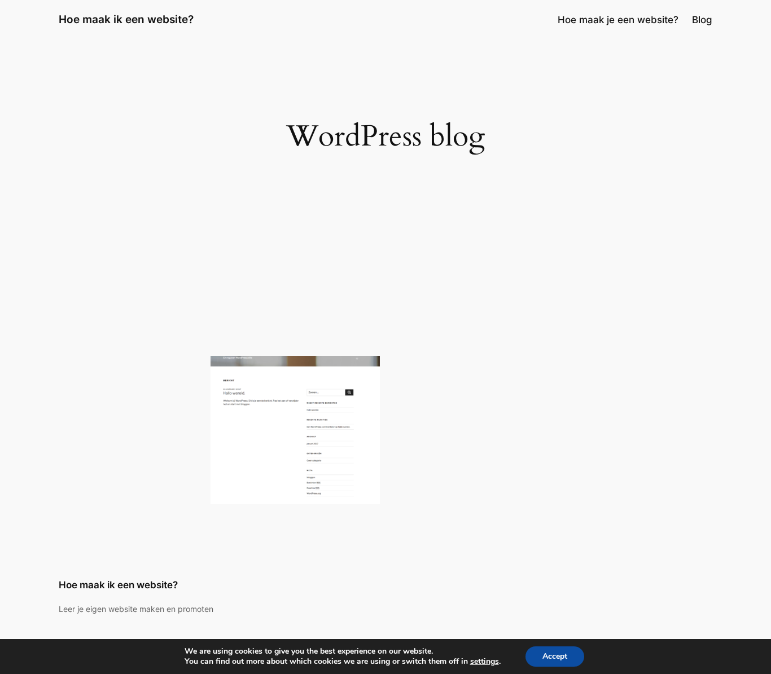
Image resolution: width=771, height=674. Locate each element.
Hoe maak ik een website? (126, 19)
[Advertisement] (385, 266)
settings (484, 662)
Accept (554, 656)
